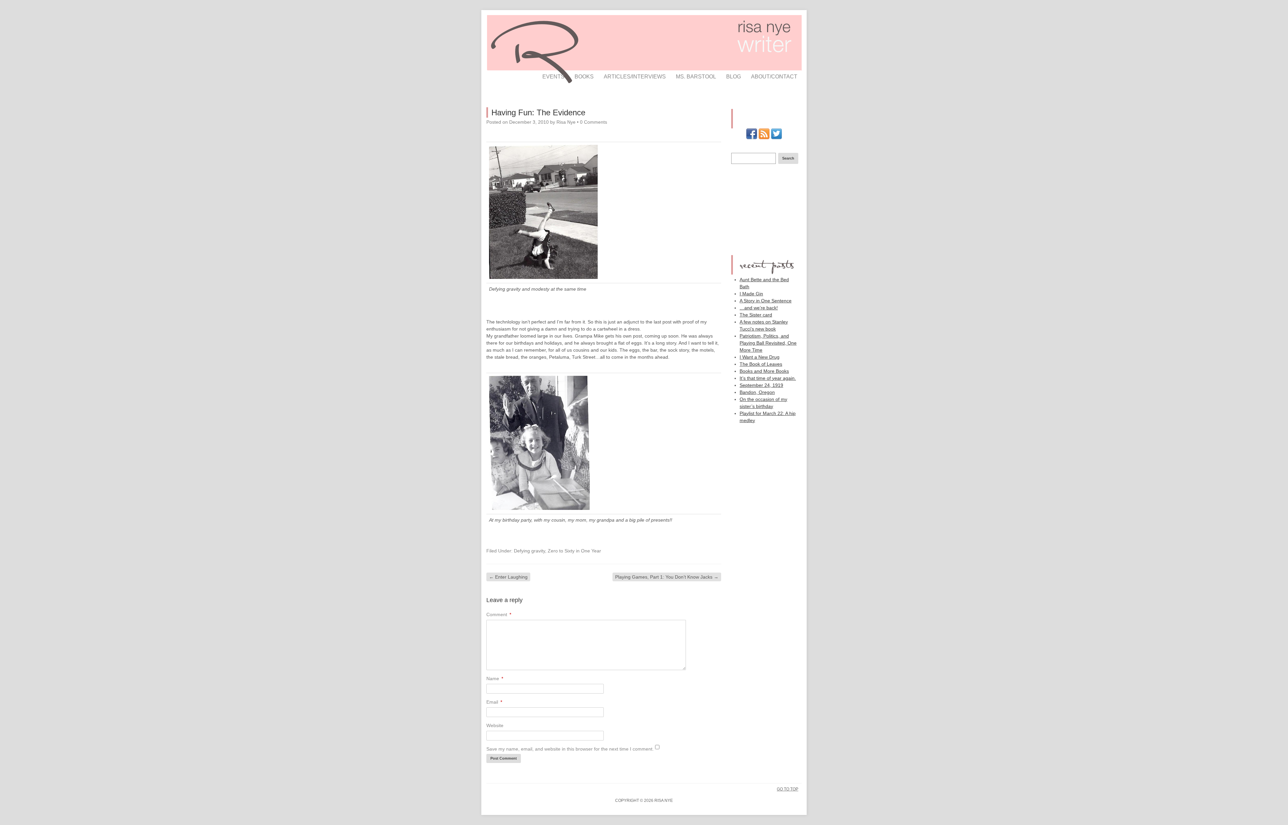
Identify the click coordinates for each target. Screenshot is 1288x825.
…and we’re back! (759, 307)
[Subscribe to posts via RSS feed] (764, 137)
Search (788, 158)
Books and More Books (764, 371)
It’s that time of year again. (768, 378)
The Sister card (756, 314)
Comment (498, 614)
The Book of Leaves (761, 364)
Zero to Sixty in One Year (574, 550)
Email (494, 702)
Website (494, 725)
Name (494, 678)
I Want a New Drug (760, 357)
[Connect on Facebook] (751, 137)
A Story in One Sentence (766, 300)
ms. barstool (696, 76)
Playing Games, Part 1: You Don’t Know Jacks (666, 577)
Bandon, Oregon (757, 392)
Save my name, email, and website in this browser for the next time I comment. (570, 749)
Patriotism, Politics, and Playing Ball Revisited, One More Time (768, 343)
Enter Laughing (508, 577)
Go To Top (787, 789)
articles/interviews (635, 76)
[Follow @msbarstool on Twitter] (776, 137)
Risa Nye (566, 122)
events (553, 76)
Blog (733, 76)
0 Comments (593, 122)
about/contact (774, 76)
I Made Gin (751, 293)
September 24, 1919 (761, 385)
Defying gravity (529, 550)
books (584, 76)
